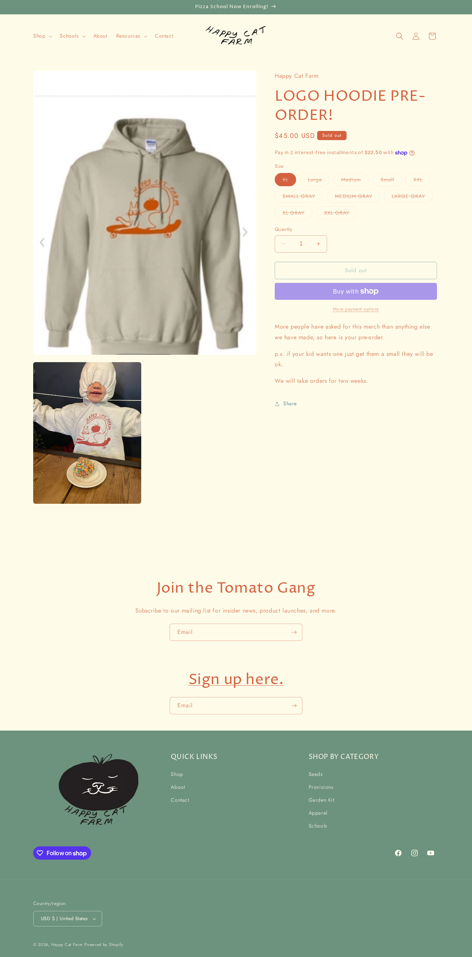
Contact (180, 800)
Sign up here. (236, 680)
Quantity (283, 229)
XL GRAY (297, 214)
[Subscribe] (294, 632)
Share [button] (290, 403)
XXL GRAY (340, 214)
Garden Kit (321, 800)
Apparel (318, 812)
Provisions (321, 787)
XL (289, 181)
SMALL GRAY (302, 197)
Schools (318, 825)
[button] (42, 36)
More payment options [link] (356, 309)
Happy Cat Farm (67, 944)
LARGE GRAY (412, 197)
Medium (355, 181)
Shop (177, 774)
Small (391, 181)
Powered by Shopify (104, 944)
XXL (421, 181)
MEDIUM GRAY (357, 197)
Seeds (316, 774)
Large (319, 181)
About (178, 787)
